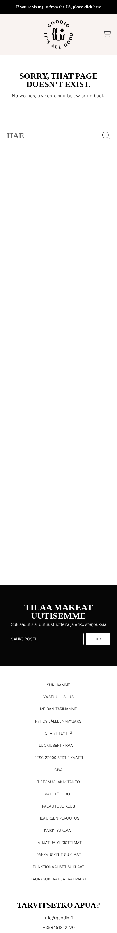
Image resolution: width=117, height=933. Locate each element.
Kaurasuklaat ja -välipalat (58, 879)
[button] (10, 34)
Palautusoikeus (58, 806)
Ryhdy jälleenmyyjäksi (58, 721)
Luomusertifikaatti (58, 745)
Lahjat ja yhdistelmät (58, 842)
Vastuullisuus (58, 696)
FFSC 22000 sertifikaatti (58, 757)
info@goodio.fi (58, 917)
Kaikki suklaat (58, 830)
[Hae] (106, 135)
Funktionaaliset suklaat (58, 866)
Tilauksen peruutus (58, 818)
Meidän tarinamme (58, 709)
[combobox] (58, 135)
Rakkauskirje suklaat (58, 854)
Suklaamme (58, 684)
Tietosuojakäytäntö (58, 781)
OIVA (58, 769)
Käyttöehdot (58, 794)
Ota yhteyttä (58, 733)
